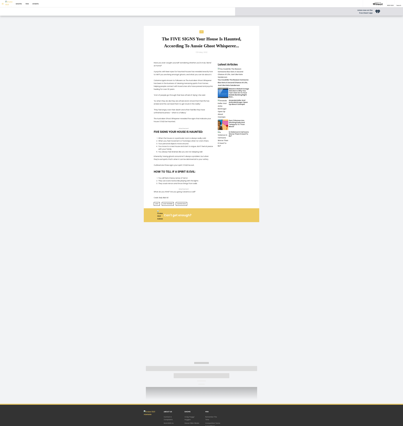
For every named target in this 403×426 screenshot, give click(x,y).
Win (27, 4)
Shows (19, 4)
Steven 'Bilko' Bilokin (191, 423)
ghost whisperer (168, 204)
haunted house (181, 204)
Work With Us (169, 423)
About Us (168, 411)
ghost (157, 204)
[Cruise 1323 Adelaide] (9, 3)
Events (36, 4)
